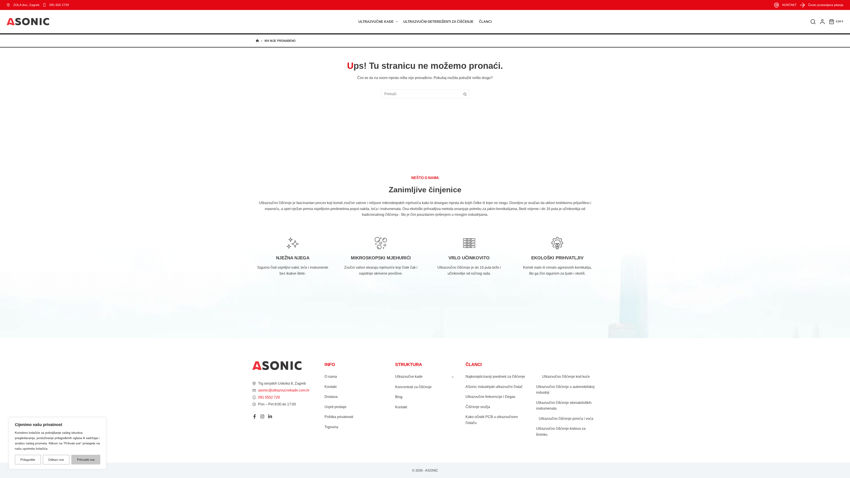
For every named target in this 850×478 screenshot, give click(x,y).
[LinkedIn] (270, 416)
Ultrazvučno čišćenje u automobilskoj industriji (565, 389)
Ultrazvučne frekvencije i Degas (490, 397)
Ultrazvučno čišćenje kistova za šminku (560, 431)
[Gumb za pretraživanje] (465, 94)
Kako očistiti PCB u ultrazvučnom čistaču (492, 419)
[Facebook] (254, 416)
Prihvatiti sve (86, 459)
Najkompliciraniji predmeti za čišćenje (495, 376)
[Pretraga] (813, 21)
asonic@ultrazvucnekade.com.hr (283, 390)
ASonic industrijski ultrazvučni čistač (494, 387)
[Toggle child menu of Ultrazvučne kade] (453, 377)
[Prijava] (822, 21)
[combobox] (421, 94)
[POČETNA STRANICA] (257, 40)
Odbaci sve (56, 459)
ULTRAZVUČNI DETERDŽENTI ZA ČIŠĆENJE (438, 21)
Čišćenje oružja (478, 407)
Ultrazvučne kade (376, 21)
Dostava (331, 397)
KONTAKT (789, 5)
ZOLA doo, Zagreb (26, 5)
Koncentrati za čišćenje (413, 387)
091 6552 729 (269, 397)
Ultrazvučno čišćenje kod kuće (566, 376)
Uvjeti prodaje (335, 407)
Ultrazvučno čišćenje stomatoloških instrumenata (563, 405)
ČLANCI (485, 21)
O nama (331, 376)
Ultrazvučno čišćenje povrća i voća (566, 418)
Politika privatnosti (339, 417)
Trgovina (331, 427)
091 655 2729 (59, 5)
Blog (398, 397)
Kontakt (330, 387)
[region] (57, 443)
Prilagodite (27, 459)
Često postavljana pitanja (825, 5)
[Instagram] (262, 416)
